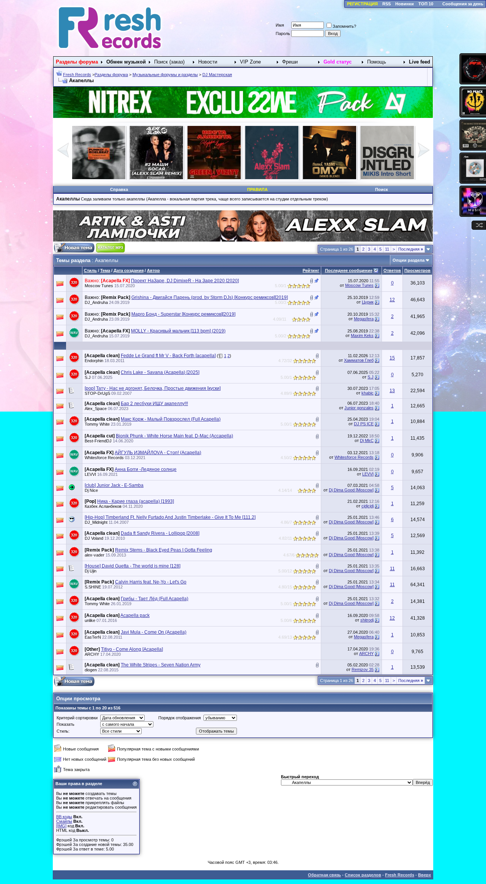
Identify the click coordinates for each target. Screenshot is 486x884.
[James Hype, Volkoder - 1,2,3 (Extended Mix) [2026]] (329, 177)
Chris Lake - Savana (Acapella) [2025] (160, 372)
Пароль (283, 33)
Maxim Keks (362, 335)
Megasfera (364, 318)
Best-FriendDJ (98, 441)
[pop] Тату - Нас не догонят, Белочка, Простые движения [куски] (153, 388)
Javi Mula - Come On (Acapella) (153, 632)
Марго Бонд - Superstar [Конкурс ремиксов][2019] (183, 314)
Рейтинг (311, 270)
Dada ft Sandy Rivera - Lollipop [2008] (160, 533)
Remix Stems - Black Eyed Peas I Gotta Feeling (163, 550)
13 (392, 390)
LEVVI (90, 474)
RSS (386, 4)
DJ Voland (94, 538)
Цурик (368, 302)
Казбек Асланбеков (103, 506)
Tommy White (97, 424)
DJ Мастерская (217, 74)
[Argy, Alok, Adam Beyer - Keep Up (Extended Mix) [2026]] (271, 177)
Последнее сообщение (348, 270)
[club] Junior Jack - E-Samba (114, 485)
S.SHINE (93, 587)
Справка (119, 189)
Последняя (410, 249)
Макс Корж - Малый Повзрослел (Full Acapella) (171, 419)
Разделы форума (111, 74)
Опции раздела (408, 260)
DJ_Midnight (96, 522)
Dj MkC (367, 440)
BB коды (64, 816)
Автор (153, 270)
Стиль (90, 270)
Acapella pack (135, 615)
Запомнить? (344, 26)
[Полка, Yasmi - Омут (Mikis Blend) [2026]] (156, 177)
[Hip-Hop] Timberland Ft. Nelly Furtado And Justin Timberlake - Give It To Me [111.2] (170, 517)
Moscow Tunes (99, 285)
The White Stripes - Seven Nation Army (160, 665)
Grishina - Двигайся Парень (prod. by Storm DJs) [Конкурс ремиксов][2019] (209, 297)
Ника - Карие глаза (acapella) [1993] (135, 501)
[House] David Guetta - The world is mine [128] (132, 566)
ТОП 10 (425, 4)
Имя (280, 25)
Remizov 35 (363, 669)
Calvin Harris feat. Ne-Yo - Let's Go (150, 582)
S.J (88, 377)
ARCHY (92, 654)
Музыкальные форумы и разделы (165, 74)
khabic (367, 393)
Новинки (404, 4)
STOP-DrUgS (97, 393)
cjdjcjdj (367, 506)
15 (392, 358)
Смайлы (64, 821)
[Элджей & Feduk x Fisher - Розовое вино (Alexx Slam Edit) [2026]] (98, 177)
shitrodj (367, 620)
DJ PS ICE (364, 423)
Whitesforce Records (104, 457)
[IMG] (61, 826)
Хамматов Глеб (359, 360)
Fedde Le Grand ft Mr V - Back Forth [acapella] (168, 355)
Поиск (381, 189)
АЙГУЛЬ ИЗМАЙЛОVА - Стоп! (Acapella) (158, 452)
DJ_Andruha (96, 302)
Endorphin (94, 360)
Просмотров (417, 270)
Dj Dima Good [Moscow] (351, 490)
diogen (91, 670)
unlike (90, 620)
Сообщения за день (462, 4)
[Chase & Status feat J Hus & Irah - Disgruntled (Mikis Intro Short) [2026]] (214, 177)
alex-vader (94, 555)
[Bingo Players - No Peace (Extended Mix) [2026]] (387, 177)
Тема (105, 270)
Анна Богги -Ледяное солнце (146, 469)
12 (392, 299)
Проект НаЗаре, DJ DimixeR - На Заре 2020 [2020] (185, 280)
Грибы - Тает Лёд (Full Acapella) (154, 598)
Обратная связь (324, 875)
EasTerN (93, 637)
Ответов (392, 270)
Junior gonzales (359, 407)
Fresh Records (77, 74)
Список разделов (363, 875)
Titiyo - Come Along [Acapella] (132, 649)
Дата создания (129, 270)
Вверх (424, 875)
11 (387, 249)
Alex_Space (96, 408)
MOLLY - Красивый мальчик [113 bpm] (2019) (178, 331)
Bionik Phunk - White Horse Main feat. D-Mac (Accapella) (174, 436)
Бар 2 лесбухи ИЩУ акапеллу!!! (154, 403)
